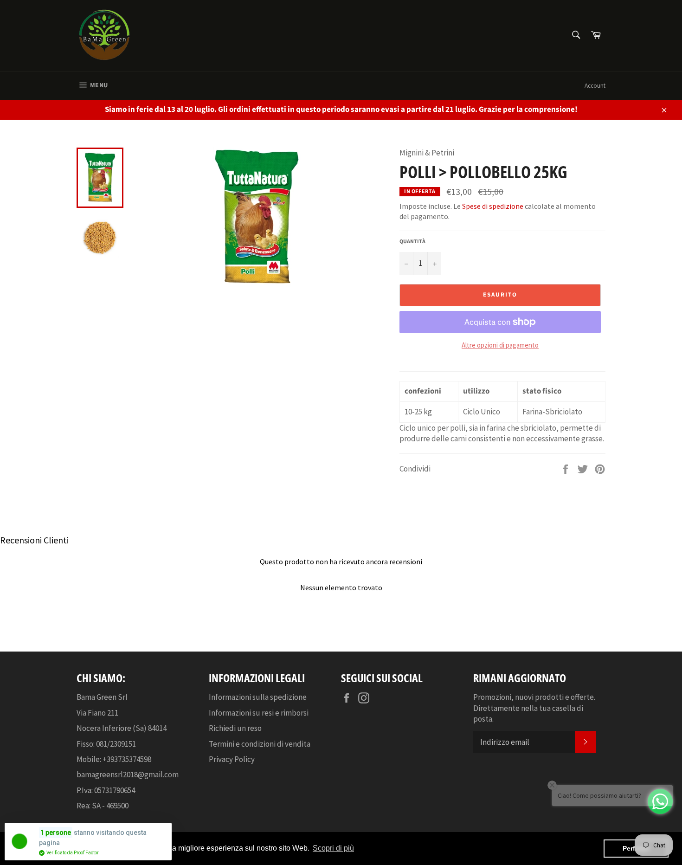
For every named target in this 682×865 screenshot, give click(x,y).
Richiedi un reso (235, 728)
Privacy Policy (232, 759)
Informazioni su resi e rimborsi (259, 713)
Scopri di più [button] (333, 848)
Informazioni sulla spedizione (258, 697)
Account (595, 86)
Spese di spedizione (492, 206)
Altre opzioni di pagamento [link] (500, 345)
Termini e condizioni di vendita (259, 744)
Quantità (412, 241)
